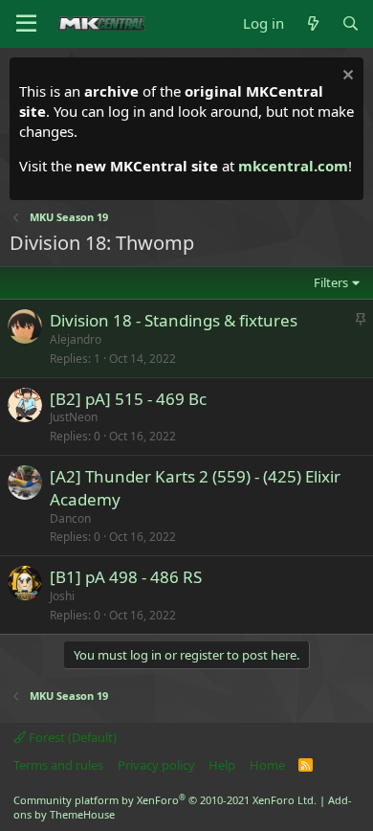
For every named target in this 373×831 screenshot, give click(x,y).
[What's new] (312, 23)
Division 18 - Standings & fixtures (173, 320)
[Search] (350, 23)
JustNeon (74, 417)
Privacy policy (156, 765)
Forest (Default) (71, 737)
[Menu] (26, 24)
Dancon (70, 518)
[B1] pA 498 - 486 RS (126, 577)
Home (267, 765)
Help (221, 765)
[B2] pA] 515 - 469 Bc (128, 399)
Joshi (62, 596)
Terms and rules (58, 765)
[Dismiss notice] (346, 77)
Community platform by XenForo (165, 800)
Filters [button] (331, 282)
